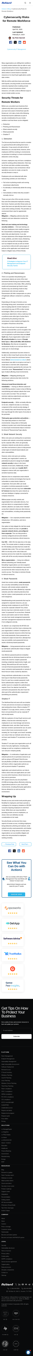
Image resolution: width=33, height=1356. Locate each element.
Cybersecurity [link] (11, 49)
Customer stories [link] (6, 1229)
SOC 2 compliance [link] (6, 1091)
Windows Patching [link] (6, 1075)
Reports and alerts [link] (6, 1110)
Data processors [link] (6, 1267)
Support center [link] (5, 1191)
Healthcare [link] (4, 1148)
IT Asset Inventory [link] (6, 1072)
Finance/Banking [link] (6, 1151)
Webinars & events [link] (6, 1178)
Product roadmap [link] (6, 1189)
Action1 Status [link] (5, 1210)
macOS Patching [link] (6, 1078)
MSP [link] (2, 1162)
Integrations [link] (4, 1194)
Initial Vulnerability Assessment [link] (10, 1064)
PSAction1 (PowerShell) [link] (8, 1205)
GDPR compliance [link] (6, 1259)
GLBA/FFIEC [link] (5, 1105)
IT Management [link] (21, 49)
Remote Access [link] (6, 1069)
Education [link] (4, 1145)
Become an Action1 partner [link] (9, 1234)
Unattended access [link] (7, 1108)
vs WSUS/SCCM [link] (6, 1140)
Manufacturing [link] (5, 1156)
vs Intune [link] (4, 1137)
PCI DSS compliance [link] (7, 1097)
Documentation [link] (5, 1197)
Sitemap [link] (3, 1275)
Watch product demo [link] (7, 1180)
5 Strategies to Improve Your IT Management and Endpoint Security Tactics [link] (17, 263)
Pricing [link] (3, 1121)
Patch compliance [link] (6, 1088)
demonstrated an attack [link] (18, 360)
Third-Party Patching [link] (7, 1086)
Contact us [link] (4, 1272)
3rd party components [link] (7, 1270)
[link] (7, 3)
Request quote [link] (5, 1116)
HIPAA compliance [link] (6, 1094)
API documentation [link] (6, 1202)
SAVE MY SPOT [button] (16, 894)
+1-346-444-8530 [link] (14, 1288)
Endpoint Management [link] (7, 1058)
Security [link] (3, 1245)
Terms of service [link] (6, 1251)
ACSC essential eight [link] (7, 1102)
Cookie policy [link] (5, 1256)
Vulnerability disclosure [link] (8, 1248)
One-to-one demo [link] (6, 1183)
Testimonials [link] (5, 1232)
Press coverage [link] (6, 1226)
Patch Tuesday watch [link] (7, 1175)
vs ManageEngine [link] (6, 1129)
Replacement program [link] (7, 1113)
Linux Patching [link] (5, 1080)
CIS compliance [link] (6, 1099)
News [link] (3, 1221)
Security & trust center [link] (7, 1186)
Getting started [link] (5, 1199)
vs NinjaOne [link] (5, 1132)
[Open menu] (30, 3)
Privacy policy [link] (5, 1253)
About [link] (3, 1218)
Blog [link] (2, 1169)
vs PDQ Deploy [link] (5, 1134)
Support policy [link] (5, 1264)
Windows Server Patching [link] (8, 1083)
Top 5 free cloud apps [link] (7, 1208)
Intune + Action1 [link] (6, 1143)
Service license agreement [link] (9, 1261)
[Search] (25, 3)
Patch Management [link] (7, 1056)
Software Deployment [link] (7, 1067)
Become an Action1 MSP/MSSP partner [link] (12, 1237)
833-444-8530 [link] (28, 1288)
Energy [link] (3, 1159)
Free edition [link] (4, 1118)
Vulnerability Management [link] (8, 1061)
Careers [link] (3, 1224)
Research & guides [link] (6, 1172)
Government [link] (5, 1153)
